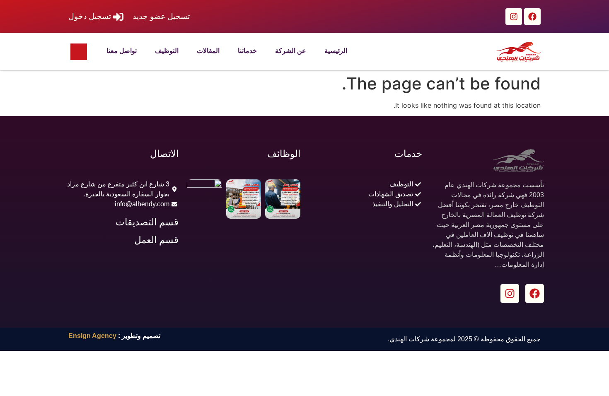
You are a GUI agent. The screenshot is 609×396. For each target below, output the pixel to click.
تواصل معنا (121, 50)
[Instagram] (513, 16)
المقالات (208, 50)
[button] (78, 51)
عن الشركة (290, 50)
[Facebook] (532, 16)
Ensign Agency (92, 335)
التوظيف (167, 50)
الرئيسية (335, 50)
